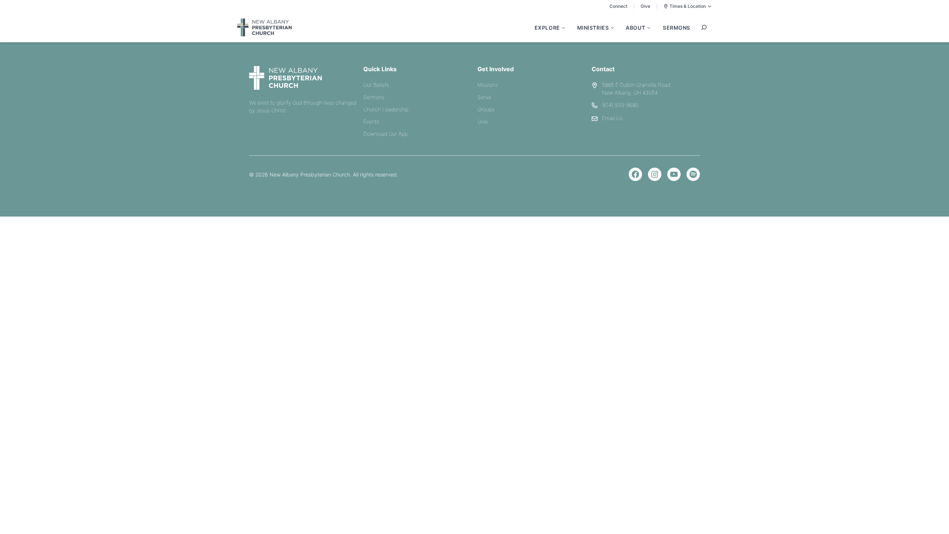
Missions (487, 85)
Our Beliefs (376, 85)
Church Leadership (386, 109)
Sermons (373, 97)
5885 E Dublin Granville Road (636, 85)
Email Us (612, 118)
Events (371, 121)
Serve (484, 97)
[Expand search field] (704, 27)
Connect (618, 6)
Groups (486, 109)
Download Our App (385, 134)
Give (645, 6)
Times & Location (687, 6)
